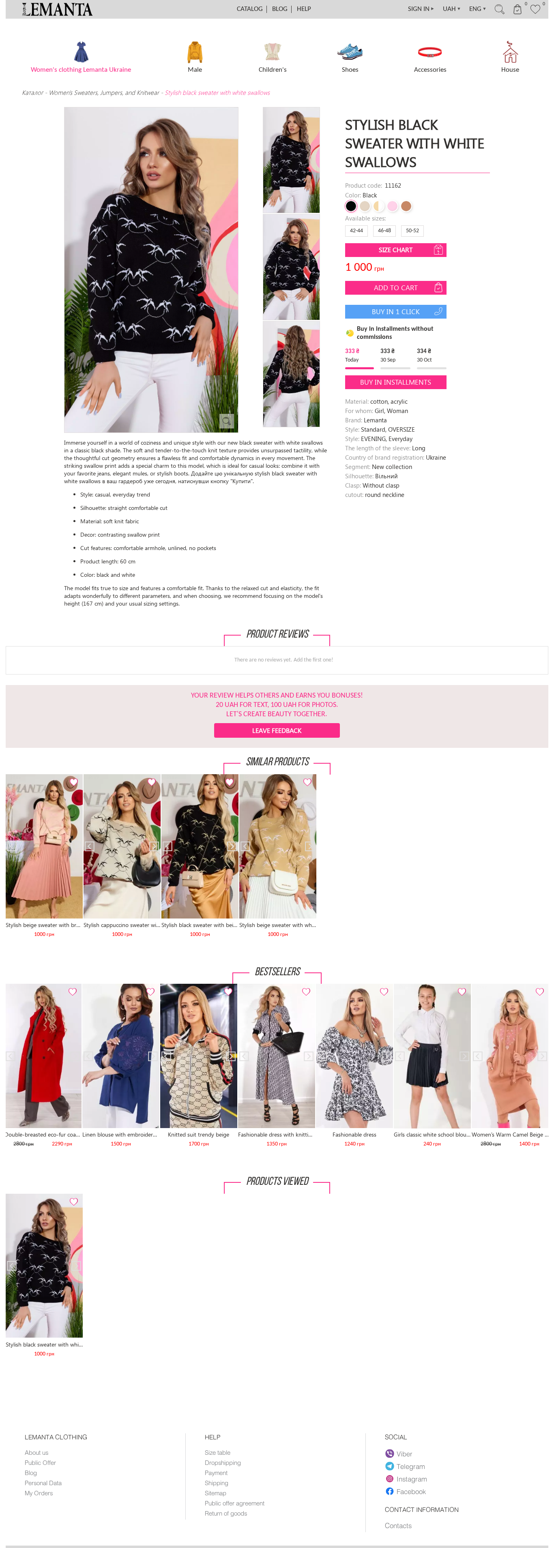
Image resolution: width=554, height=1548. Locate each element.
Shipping (216, 1482)
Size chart (395, 249)
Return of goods (226, 1513)
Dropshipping (223, 1462)
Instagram (412, 1479)
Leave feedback (276, 730)
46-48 (384, 231)
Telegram (411, 1466)
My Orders (39, 1493)
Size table (217, 1452)
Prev (16, 778)
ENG (478, 9)
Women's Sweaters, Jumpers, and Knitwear (104, 92)
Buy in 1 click (396, 311)
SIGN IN (421, 9)
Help (304, 9)
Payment (216, 1472)
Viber (404, 1454)
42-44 (356, 231)
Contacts (398, 1525)
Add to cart (396, 287)
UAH (452, 9)
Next (72, 778)
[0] (535, 13)
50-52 (412, 231)
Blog (280, 9)
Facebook (411, 1491)
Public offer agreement (234, 1503)
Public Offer (40, 1462)
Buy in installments (395, 382)
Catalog (250, 9)
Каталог (33, 92)
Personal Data (43, 1482)
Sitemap (215, 1493)
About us (36, 1452)
